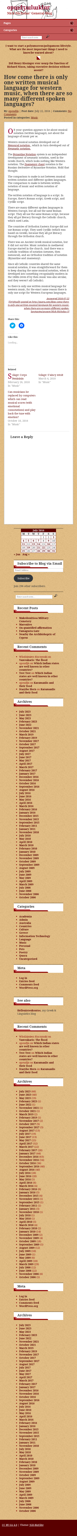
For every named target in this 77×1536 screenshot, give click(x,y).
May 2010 (25, 838)
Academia (25, 916)
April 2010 (25, 842)
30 (48, 551)
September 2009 (29, 864)
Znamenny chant (35, 164)
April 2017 (25, 763)
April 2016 (25, 803)
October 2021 (27, 731)
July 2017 (25, 754)
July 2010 (25, 835)
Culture (24, 929)
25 (23, 551)
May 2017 (25, 760)
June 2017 (25, 757)
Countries (25, 926)
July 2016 (25, 793)
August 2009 (27, 868)
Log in (23, 978)
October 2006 (27, 897)
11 (23, 544)
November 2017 (29, 741)
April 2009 (25, 881)
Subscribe (23, 578)
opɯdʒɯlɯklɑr (28, 7)
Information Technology (34, 936)
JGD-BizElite (37, 1525)
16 (48, 544)
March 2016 (26, 806)
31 (53, 551)
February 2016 (28, 809)
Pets (22, 949)
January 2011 (27, 829)
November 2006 (29, 894)
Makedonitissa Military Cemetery (34, 619)
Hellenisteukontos (29, 1010)
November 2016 (29, 780)
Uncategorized (28, 959)
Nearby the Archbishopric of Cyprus (37, 635)
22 (43, 547)
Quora (23, 955)
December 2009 (28, 855)
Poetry (23, 952)
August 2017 (27, 750)
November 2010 (29, 832)
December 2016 (28, 777)
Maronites (25, 624)
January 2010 (27, 851)
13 (33, 544)
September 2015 (29, 822)
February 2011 (28, 825)
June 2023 (25, 715)
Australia (25, 923)
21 (38, 547)
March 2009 (26, 884)
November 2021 (29, 728)
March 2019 (26, 734)
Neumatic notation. (19, 148)
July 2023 (25, 711)
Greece (23, 932)
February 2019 (28, 737)
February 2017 (28, 770)
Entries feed (27, 981)
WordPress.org (28, 987)
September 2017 (29, 747)
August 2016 (27, 790)
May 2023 (25, 718)
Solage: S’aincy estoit (50, 375)
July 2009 (25, 871)
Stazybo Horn (27, 689)
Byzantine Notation (24, 154)
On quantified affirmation (35, 627)
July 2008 (25, 887)
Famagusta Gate (29, 631)
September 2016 (29, 786)
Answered (58, 298)
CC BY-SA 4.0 (9, 1525)
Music (34, 117)
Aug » (26, 554)
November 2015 (29, 819)
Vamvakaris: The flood (33, 660)
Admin (23, 919)
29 (43, 551)
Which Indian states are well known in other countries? (39, 666)
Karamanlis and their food (36, 684)
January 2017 (27, 773)
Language (25, 939)
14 (38, 544)
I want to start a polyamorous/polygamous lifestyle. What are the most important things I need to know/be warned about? (38, 49)
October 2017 (27, 744)
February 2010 (28, 848)
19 (28, 547)
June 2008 (25, 891)
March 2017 (26, 767)
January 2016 (27, 812)
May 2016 (25, 799)
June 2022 (25, 724)
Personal (24, 946)
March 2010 (26, 845)
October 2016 (27, 783)
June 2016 (25, 796)
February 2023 (28, 721)
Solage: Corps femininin (19, 376)
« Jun (17, 554)
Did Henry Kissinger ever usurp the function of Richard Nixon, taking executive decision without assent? (38, 66)
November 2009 (29, 858)
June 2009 (25, 874)
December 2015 (28, 816)
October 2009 (27, 861)
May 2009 (25, 878)
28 (38, 551)
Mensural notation (19, 145)
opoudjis (13, 111)
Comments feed (29, 984)
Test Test (25, 673)
